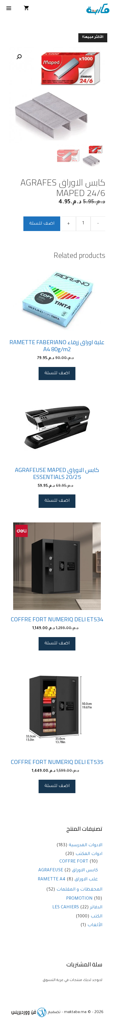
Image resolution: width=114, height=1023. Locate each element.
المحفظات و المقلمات (79, 889)
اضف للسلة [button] (57, 373)
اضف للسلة (41, 223)
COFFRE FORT (73, 861)
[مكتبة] (97, 9)
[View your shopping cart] (26, 9)
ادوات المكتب (88, 854)
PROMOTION (79, 898)
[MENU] (9, 9)
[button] (19, 57)
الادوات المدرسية (85, 845)
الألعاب (94, 925)
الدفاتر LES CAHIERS (77, 907)
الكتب (96, 916)
